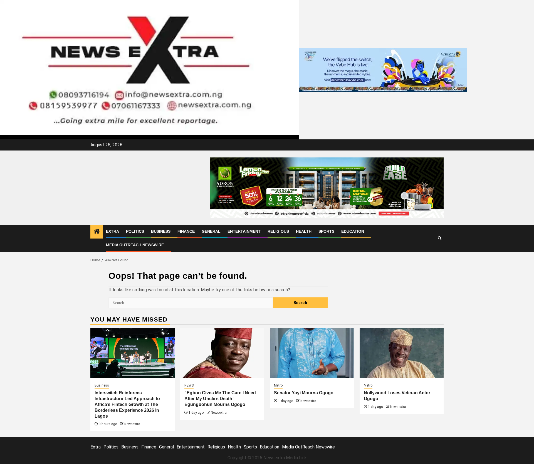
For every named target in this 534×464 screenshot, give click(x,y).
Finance (186, 231)
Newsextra (132, 424)
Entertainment (244, 231)
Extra (112, 231)
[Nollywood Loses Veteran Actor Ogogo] (402, 353)
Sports (326, 231)
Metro (278, 385)
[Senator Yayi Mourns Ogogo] (312, 353)
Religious (278, 231)
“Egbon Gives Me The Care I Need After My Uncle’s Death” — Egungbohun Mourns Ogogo (220, 398)
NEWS (189, 385)
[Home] (97, 232)
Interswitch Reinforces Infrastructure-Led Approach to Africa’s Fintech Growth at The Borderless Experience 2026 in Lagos (127, 404)
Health (304, 231)
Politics (135, 231)
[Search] (439, 238)
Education (352, 231)
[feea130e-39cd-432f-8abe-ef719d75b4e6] (383, 69)
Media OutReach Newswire (135, 245)
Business (160, 231)
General (211, 231)
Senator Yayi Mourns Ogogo (303, 392)
